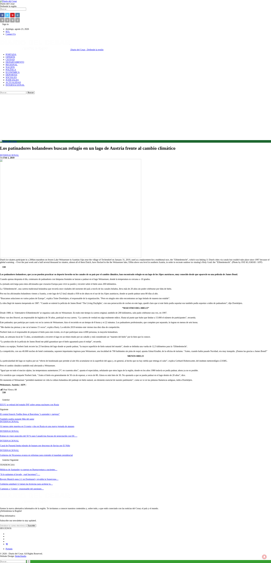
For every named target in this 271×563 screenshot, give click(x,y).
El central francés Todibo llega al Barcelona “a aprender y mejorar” (30, 414)
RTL (8, 31)
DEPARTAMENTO (15, 62)
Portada (9, 549)
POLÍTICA (11, 70)
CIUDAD (10, 59)
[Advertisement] (135, 115)
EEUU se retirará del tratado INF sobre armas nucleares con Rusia (29, 404)
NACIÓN (10, 67)
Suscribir (31, 526)
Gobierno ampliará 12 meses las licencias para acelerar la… (26, 484)
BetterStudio (20, 556)
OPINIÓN (10, 57)
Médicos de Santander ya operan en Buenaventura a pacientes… (28, 469)
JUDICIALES (12, 80)
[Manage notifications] (264, 557)
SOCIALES (11, 77)
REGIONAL (12, 64)
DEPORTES (11, 75)
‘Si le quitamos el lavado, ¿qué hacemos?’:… (20, 474)
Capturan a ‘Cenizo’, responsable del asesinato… (22, 489)
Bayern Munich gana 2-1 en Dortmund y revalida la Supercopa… (29, 479)
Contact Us (11, 34)
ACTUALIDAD (13, 82)
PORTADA (11, 54)
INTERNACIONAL (15, 85)
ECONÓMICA (13, 72)
